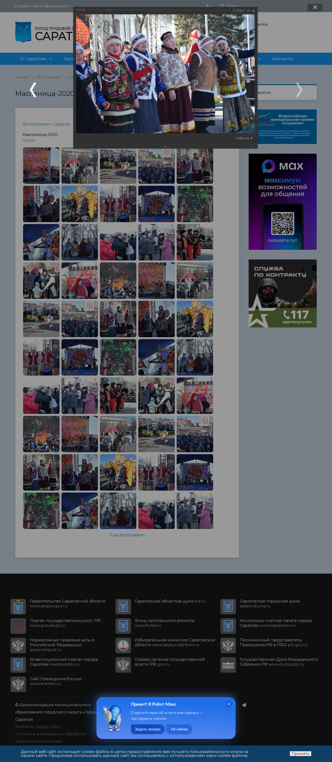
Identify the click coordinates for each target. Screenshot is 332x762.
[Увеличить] (248, 10)
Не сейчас (179, 729)
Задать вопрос (148, 729)
